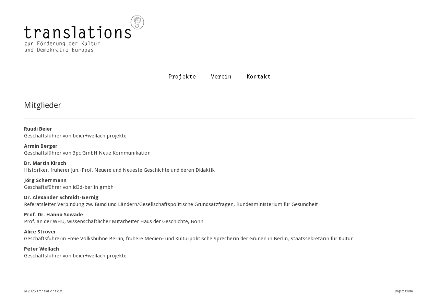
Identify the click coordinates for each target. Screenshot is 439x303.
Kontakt (259, 76)
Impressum (404, 291)
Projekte (182, 76)
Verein (221, 76)
